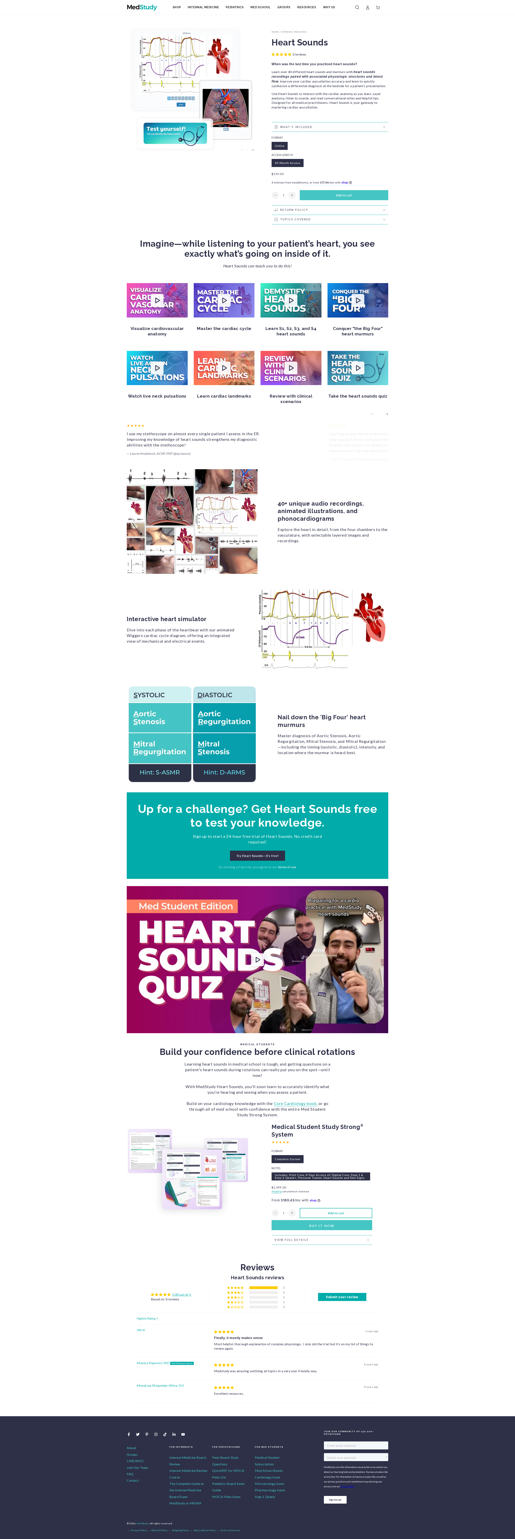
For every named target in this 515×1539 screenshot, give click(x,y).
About (131, 1448)
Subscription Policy (205, 1530)
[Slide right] (252, 150)
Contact (133, 1480)
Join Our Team (137, 1467)
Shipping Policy (180, 1530)
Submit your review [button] (342, 1297)
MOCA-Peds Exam (226, 1497)
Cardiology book (267, 1477)
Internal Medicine (293, 32)
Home (275, 32)
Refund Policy (159, 1530)
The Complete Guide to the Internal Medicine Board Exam (186, 1490)
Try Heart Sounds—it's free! (257, 856)
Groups (132, 1454)
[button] (357, 7)
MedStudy (143, 1523)
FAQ (130, 1474)
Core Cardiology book (295, 1103)
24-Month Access (287, 163)
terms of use (287, 867)
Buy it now (322, 1226)
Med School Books (269, 1470)
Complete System (287, 1159)
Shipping (277, 1191)
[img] (224, 1332)
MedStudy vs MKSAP (185, 1503)
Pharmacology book (270, 1490)
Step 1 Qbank (265, 1497)
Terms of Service (230, 1530)
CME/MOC (135, 1461)
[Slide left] (242, 150)
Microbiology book (269, 1483)
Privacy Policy (139, 1530)
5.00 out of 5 (181, 1294)
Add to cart (344, 195)
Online (279, 145)
